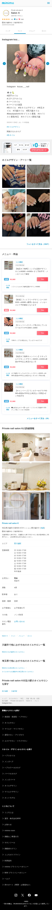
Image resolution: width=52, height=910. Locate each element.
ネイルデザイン (14, 126)
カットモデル (10, 797)
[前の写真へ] (4, 63)
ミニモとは (9, 812)
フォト (36, 701)
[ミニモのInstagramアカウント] (16, 896)
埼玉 (21, 698)
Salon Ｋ (29, 701)
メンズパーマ (10, 779)
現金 (16, 578)
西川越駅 (5, 701)
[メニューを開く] (48, 3)
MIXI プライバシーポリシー (15, 872)
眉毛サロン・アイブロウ (14, 734)
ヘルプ (7, 878)
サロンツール (10, 842)
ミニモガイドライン (12, 854)
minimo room (10, 830)
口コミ (44, 31)
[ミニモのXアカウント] (22, 895)
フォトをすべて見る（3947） (38, 244)
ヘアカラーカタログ (12, 767)
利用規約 (8, 860)
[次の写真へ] (47, 63)
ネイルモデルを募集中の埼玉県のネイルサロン (18, 671)
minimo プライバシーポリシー (17, 866)
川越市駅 (14, 691)
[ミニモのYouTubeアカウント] (36, 895)
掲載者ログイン (11, 848)
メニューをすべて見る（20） (38, 418)
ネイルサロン (13, 698)
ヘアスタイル (10, 755)
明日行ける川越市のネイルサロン (13, 652)
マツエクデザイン (12, 791)
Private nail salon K (17, 701)
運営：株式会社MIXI (13, 818)
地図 (42, 528)
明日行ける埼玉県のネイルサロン (13, 668)
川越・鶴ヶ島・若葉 (33, 698)
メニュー (32, 31)
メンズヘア (9, 761)
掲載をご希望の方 (12, 836)
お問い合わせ (19, 621)
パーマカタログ (11, 773)
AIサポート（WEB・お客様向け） (18, 884)
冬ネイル (11, 135)
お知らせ (8, 824)
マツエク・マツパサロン (14, 728)
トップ (4, 698)
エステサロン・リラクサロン (16, 740)
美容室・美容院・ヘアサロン (16, 716)
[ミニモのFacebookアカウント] (29, 896)
